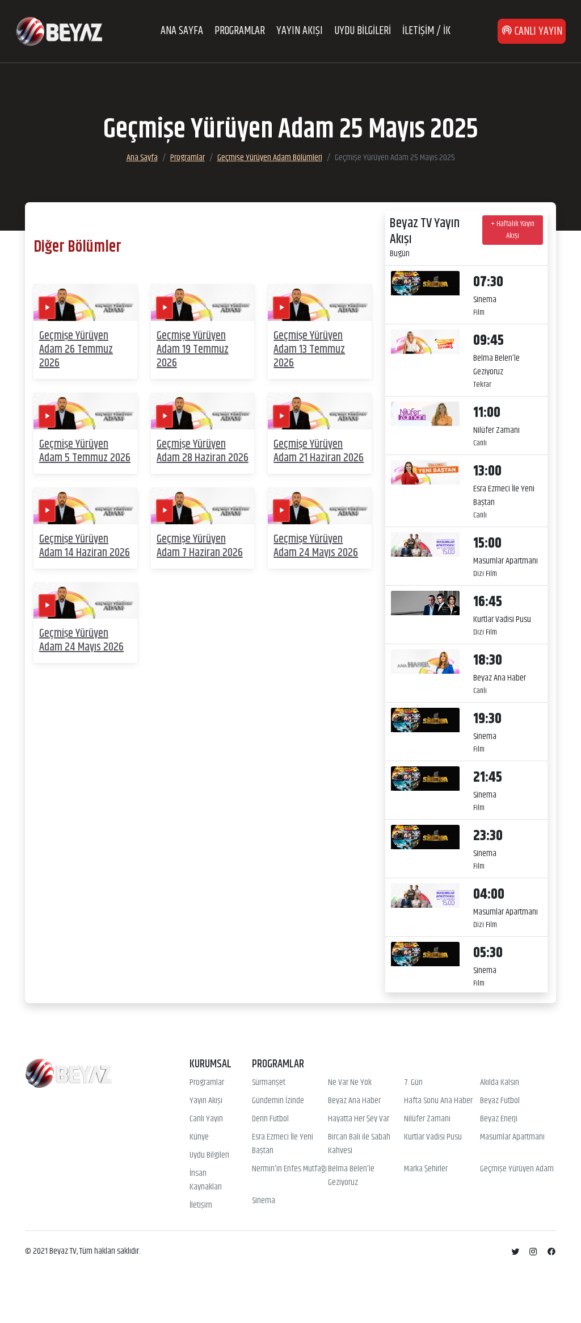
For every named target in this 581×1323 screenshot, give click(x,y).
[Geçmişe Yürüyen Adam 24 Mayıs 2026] (320, 506)
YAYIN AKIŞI (299, 31)
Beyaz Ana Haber (354, 1101)
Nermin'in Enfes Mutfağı (289, 1169)
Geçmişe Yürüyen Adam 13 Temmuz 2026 (309, 349)
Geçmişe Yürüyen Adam (517, 1169)
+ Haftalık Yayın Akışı (512, 230)
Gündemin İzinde (278, 1101)
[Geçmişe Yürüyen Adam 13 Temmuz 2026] (320, 302)
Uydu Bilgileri (209, 1155)
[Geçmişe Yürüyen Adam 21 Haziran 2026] (320, 411)
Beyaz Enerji (498, 1119)
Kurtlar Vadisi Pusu (433, 1137)
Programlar (187, 158)
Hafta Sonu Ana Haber (438, 1101)
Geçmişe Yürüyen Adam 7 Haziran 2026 (200, 546)
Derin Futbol (270, 1119)
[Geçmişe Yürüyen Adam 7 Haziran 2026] (203, 506)
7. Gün (413, 1083)
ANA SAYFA (182, 31)
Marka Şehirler (426, 1169)
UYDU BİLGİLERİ (362, 31)
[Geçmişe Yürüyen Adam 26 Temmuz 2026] (85, 302)
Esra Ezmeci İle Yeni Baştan (282, 1144)
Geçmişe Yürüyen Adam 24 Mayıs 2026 (315, 546)
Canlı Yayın (206, 1119)
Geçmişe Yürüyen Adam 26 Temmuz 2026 (76, 349)
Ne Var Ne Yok (350, 1083)
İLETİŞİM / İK (426, 31)
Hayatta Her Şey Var (358, 1119)
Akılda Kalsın (499, 1083)
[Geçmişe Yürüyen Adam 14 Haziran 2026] (85, 506)
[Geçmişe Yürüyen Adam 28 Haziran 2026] (203, 411)
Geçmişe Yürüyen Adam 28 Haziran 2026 (203, 451)
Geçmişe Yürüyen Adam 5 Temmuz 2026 (84, 451)
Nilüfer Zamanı (427, 1119)
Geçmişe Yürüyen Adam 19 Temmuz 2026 (193, 349)
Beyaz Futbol (500, 1101)
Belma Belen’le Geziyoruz (351, 1176)
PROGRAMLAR (239, 31)
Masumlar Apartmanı (512, 1137)
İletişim (201, 1205)
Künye (199, 1137)
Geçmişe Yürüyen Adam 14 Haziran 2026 (84, 546)
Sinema (263, 1201)
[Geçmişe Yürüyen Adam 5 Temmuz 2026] (85, 411)
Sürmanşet (268, 1083)
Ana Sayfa (142, 158)
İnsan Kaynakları (206, 1180)
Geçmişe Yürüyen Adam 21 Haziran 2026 (318, 451)
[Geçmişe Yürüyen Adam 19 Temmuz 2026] (203, 302)
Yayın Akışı (206, 1101)
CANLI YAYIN (537, 31)
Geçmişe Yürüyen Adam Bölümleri (269, 158)
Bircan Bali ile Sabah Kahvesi (359, 1144)
